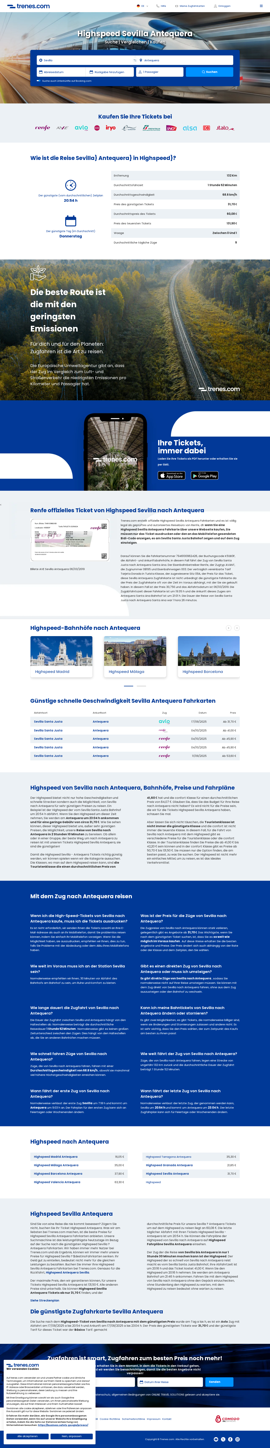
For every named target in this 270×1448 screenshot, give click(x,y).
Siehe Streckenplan (44, 1300)
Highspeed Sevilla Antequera (167, 1174)
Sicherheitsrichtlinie (133, 1419)
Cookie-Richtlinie (110, 1419)
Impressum (154, 1419)
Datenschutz (102, 1394)
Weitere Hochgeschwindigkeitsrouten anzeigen (189, 628)
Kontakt (166, 1419)
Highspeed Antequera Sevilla (67, 1272)
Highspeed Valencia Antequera (57, 1182)
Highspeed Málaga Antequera (56, 1165)
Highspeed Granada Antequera (169, 1165)
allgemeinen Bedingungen (128, 1394)
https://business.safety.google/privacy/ (63, 1425)
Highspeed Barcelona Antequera (58, 1174)
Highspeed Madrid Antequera (56, 1157)
